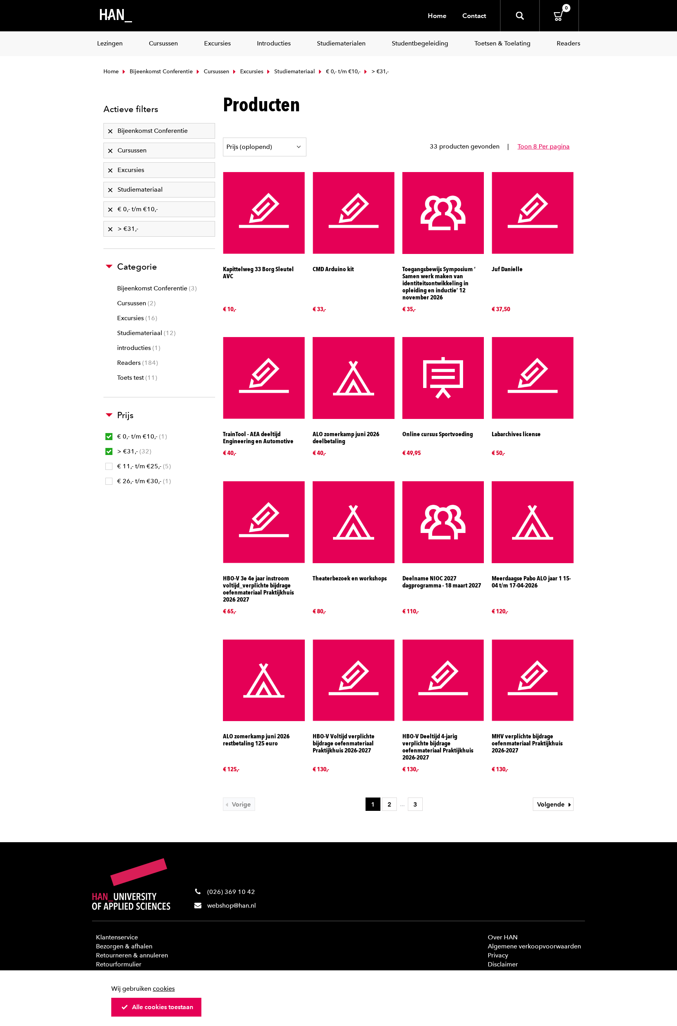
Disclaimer (503, 964)
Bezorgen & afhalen (124, 946)
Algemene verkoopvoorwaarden (534, 946)
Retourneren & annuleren (132, 955)
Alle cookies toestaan (162, 1007)
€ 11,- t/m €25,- (143, 466)
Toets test (136, 377)
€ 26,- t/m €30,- (143, 481)
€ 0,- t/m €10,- (342, 71)
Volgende (551, 804)
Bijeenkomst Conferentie (160, 71)
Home (437, 16)
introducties (137, 348)
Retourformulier (118, 964)
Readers (136, 362)
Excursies (251, 71)
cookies (164, 988)
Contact (474, 16)
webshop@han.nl (231, 905)
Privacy (498, 955)
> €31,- (133, 451)
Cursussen (215, 71)
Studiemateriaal (294, 71)
